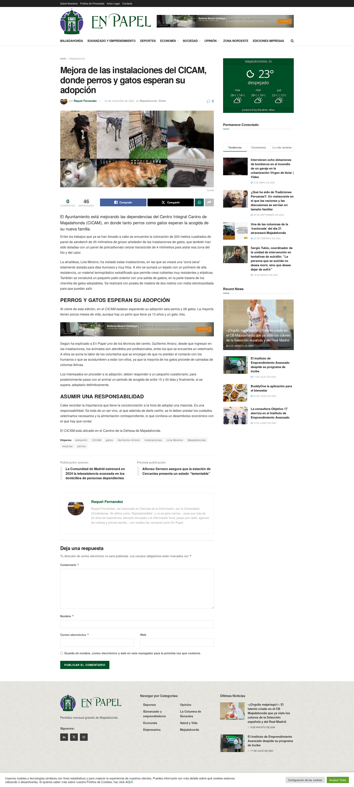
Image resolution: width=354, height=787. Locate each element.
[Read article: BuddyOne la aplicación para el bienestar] (235, 393)
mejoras (67, 446)
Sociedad (190, 41)
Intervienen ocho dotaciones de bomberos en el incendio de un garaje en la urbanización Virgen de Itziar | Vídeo (272, 168)
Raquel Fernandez (85, 101)
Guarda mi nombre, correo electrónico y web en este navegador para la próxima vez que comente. (132, 653)
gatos (109, 440)
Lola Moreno (175, 440)
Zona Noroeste (235, 41)
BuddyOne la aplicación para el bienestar (271, 388)
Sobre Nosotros (69, 3)
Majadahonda (71, 41)
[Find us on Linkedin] (64, 737)
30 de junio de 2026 (264, 395)
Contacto (127, 3)
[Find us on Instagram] (84, 737)
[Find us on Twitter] (74, 737)
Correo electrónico (74, 635)
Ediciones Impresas (268, 41)
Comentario (69, 565)
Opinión (210, 41)
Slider (162, 101)
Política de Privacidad (92, 3)
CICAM (96, 440)
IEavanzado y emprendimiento (111, 41)
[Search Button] (292, 41)
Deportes (148, 41)
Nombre (67, 616)
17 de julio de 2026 (264, 376)
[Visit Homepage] (105, 21)
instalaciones (153, 440)
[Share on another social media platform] (209, 202)
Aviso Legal (113, 3)
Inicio (63, 58)
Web (143, 635)
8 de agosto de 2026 (240, 345)
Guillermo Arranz (129, 440)
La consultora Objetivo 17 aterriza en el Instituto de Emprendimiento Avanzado (270, 413)
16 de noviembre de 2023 (119, 101)
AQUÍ (129, 782)
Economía (168, 41)
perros (81, 446)
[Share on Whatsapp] (199, 202)
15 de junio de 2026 (264, 422)
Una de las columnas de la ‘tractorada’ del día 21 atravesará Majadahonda (269, 228)
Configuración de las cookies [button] (305, 780)
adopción (81, 440)
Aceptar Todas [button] (337, 780)
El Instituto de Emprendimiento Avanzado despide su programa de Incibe (270, 364)
